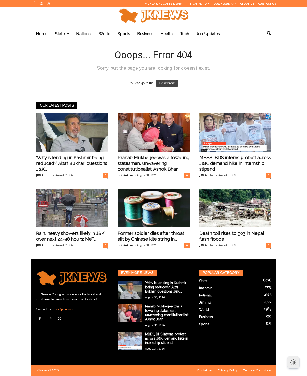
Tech (184, 33)
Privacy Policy (228, 370)
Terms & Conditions (257, 370)
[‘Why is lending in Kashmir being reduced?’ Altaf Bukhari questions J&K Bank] (72, 132)
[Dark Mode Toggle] (293, 362)
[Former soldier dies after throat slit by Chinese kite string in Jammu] (154, 208)
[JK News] (153, 15)
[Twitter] (49, 3)
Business (145, 33)
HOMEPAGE (167, 83)
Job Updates (208, 33)
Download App (225, 3)
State (60, 33)
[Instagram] (41, 3)
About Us (247, 3)
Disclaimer (205, 370)
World (104, 33)
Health (166, 33)
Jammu (205, 302)
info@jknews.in (63, 309)
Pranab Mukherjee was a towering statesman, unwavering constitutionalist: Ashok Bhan (153, 163)
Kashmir (205, 288)
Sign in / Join (200, 3)
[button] (269, 33)
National (84, 33)
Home (42, 33)
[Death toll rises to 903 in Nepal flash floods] (235, 208)
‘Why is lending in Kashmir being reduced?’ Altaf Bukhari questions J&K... (71, 163)
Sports (124, 33)
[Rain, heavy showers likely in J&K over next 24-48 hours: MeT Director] (72, 208)
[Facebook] (34, 3)
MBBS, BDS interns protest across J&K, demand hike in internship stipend (235, 163)
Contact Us (267, 3)
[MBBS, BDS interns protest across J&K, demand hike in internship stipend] (235, 132)
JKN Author (44, 175)
